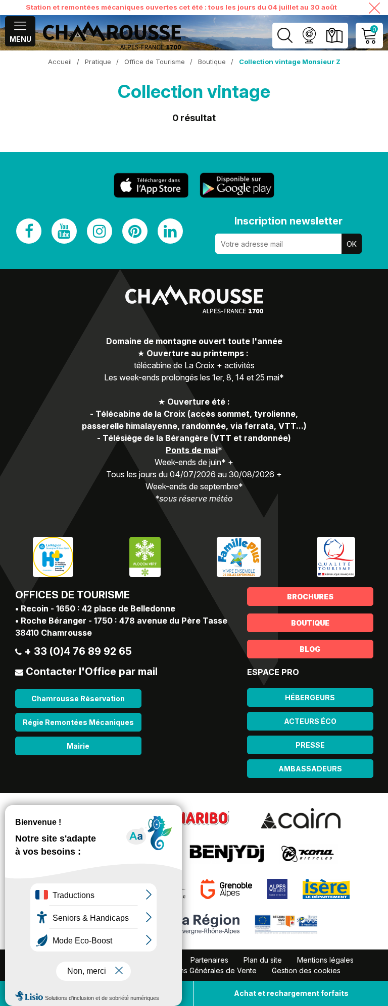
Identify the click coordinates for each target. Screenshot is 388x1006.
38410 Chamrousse (53, 633)
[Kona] (308, 853)
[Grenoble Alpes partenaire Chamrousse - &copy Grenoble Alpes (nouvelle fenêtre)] (226, 888)
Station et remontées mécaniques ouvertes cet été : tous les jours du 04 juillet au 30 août (181, 7)
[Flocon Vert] (145, 556)
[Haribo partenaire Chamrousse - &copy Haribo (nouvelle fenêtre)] (202, 818)
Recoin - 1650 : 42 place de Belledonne (98, 608)
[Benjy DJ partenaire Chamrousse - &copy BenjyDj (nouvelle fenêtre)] (226, 853)
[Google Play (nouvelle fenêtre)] (237, 185)
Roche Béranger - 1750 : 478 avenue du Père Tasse (124, 621)
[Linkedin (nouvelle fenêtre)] (170, 231)
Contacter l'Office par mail (92, 671)
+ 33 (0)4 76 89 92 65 (78, 651)
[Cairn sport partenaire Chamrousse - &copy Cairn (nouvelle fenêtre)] (301, 818)
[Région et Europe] (287, 924)
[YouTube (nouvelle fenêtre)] (64, 231)
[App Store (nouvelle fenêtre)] (151, 185)
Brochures (310, 596)
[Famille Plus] (239, 556)
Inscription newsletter (288, 221)
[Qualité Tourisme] (336, 556)
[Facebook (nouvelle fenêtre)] (28, 231)
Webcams (309, 35)
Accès (334, 35)
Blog (310, 649)
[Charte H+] (53, 556)
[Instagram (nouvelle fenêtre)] (99, 231)
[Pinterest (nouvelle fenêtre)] (135, 231)
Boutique (310, 623)
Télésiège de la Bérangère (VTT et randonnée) (197, 438)
